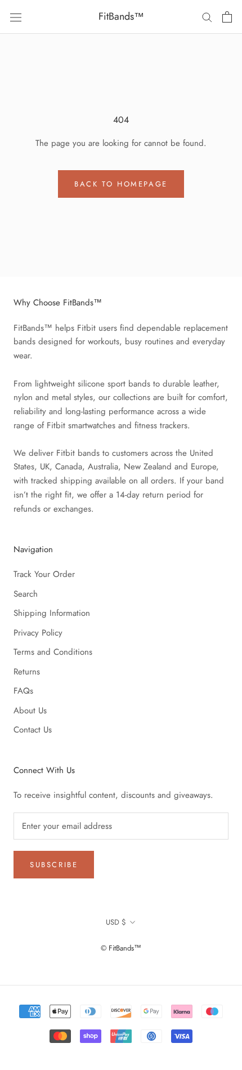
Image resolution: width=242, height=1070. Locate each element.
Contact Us (33, 729)
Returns (27, 671)
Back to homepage (121, 184)
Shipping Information (52, 613)
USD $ (116, 922)
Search (26, 594)
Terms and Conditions (53, 652)
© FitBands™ (121, 948)
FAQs (23, 691)
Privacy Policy (38, 633)
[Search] (207, 16)
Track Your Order (44, 574)
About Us (30, 710)
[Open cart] (227, 17)
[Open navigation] (15, 16)
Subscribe (54, 864)
